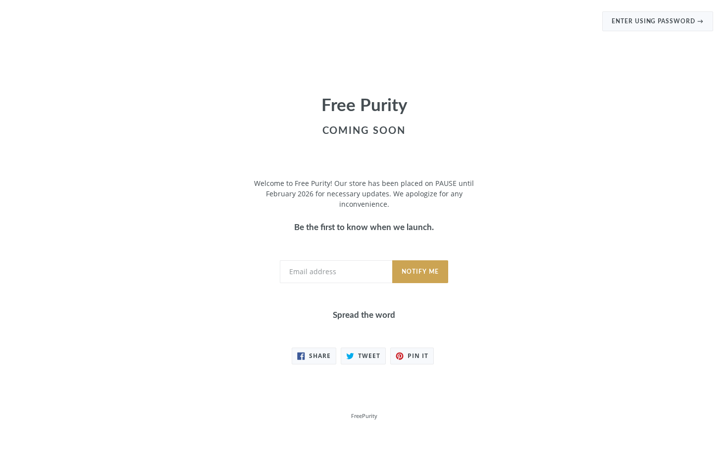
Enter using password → (658, 21)
